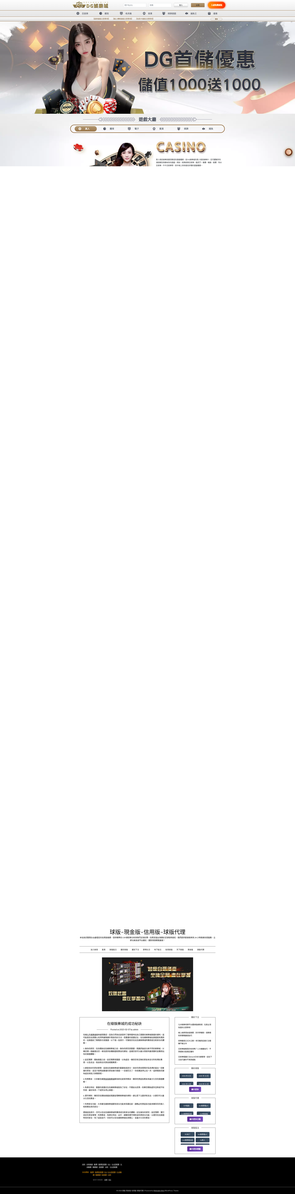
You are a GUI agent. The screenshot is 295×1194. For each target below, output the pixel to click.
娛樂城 (95, 1167)
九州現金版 (204, 1114)
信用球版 (169, 950)
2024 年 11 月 (204, 1084)
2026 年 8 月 (186, 1076)
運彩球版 (124, 950)
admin (135, 1029)
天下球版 (180, 950)
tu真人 (202, 1140)
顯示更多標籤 (195, 1149)
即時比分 (146, 950)
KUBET (187, 1134)
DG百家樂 (115, 1164)
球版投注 (113, 950)
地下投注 (157, 950)
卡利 (83, 1164)
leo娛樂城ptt (203, 1106)
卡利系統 (89, 1164)
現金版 (190, 950)
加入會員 (94, 950)
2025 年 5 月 (186, 1084)
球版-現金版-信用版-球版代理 (147, 932)
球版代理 (200, 950)
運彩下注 (135, 950)
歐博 (95, 1164)
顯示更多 (195, 1089)
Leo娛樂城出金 (186, 1114)
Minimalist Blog (159, 1191)
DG (109, 1164)
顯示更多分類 (195, 1119)
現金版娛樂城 (108, 1079)
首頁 (103, 950)
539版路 (186, 1106)
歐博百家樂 (103, 1164)
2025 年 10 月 (204, 1076)
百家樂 (101, 1167)
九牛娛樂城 (91, 1034)
